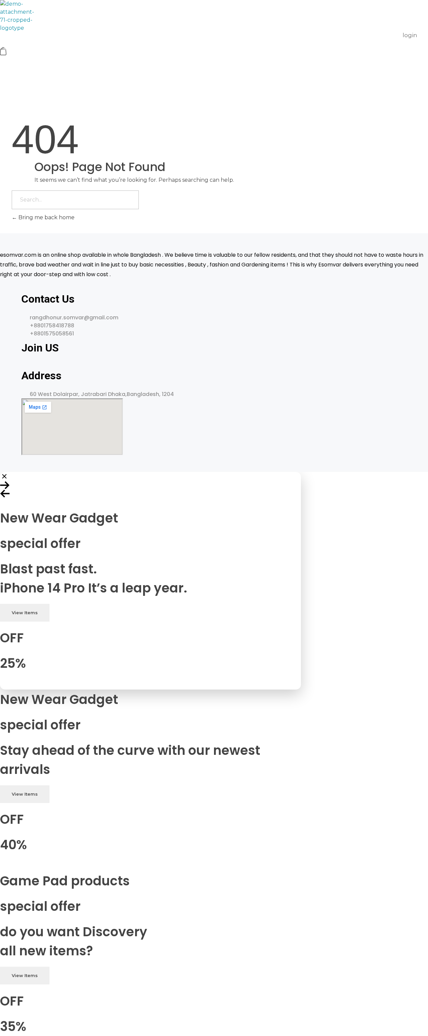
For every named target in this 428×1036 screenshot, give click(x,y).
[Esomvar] (17, 16)
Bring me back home (46, 217)
